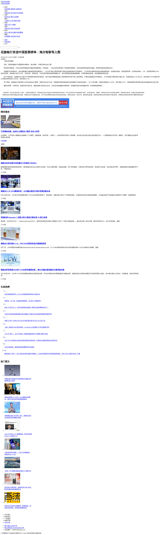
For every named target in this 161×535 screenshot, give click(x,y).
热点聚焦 (14, 32)
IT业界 (6, 20)
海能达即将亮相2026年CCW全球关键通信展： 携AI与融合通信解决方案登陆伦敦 (32, 270)
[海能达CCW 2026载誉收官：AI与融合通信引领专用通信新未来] (10, 187)
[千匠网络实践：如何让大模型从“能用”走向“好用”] (10, 127)
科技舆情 (17, 28)
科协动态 (7, 13)
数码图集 (20, 32)
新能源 (13, 9)
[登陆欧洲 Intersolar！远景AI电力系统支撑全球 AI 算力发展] (10, 213)
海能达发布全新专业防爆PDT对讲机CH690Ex (19, 163)
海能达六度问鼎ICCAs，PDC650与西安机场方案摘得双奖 (23, 243)
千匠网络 (4, 140)
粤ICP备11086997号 (10, 526)
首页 (5, 40)
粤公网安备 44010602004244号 (14, 528)
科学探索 (20, 13)
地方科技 (14, 13)
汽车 (9, 24)
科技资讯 (14, 36)
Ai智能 (13, 24)
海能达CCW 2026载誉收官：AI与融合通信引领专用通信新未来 (25, 191)
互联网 (16, 17)
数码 (15, 20)
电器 (18, 20)
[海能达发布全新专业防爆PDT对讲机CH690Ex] (10, 159)
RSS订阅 (7, 522)
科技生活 (7, 17)
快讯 (18, 36)
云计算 (11, 20)
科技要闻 (7, 9)
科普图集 (7, 36)
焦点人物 (7, 32)
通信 (12, 17)
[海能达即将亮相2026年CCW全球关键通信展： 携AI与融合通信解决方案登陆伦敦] (10, 266)
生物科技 (19, 9)
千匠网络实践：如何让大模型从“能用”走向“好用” (20, 131)
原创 (12, 28)
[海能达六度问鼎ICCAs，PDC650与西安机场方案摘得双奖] (10, 239)
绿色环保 (7, 28)
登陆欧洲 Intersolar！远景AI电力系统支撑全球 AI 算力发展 (24, 217)
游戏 (5, 24)
